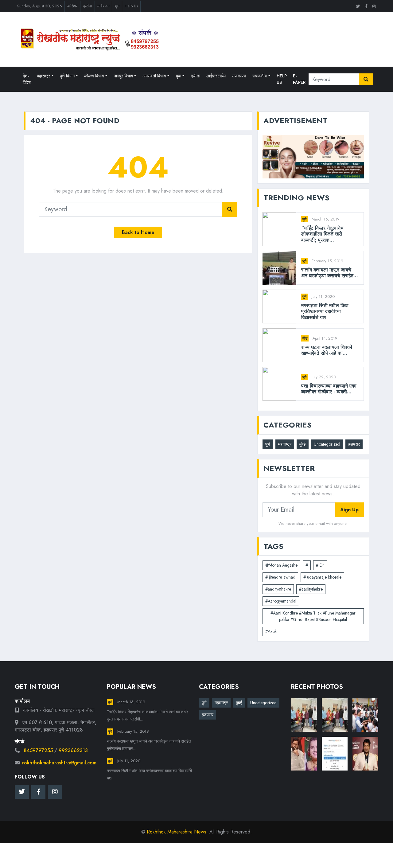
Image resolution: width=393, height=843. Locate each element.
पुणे (304, 219)
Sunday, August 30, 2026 (39, 6)
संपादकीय (259, 76)
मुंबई (302, 444)
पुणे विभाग (67, 76)
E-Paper (299, 79)
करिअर (72, 6)
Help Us (131, 6)
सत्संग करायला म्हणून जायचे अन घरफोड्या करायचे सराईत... (329, 273)
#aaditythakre (311, 589)
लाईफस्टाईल (216, 76)
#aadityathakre (278, 589)
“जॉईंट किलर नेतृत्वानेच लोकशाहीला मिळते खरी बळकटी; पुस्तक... (322, 234)
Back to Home (138, 232)
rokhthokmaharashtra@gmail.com (59, 762)
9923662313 (73, 750)
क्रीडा (87, 6)
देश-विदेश (27, 79)
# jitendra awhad (280, 577)
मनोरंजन (103, 6)
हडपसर (354, 444)
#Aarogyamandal (280, 601)
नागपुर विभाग (123, 76)
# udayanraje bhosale (322, 577)
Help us (282, 79)
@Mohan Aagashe (281, 565)
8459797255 (38, 750)
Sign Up (349, 509)
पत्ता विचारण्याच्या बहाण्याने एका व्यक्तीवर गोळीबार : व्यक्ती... (328, 389)
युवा (117, 6)
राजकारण (239, 76)
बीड (304, 338)
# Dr (320, 565)
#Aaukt (271, 631)
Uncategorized (327, 444)
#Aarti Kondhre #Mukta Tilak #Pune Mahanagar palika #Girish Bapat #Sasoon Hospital (313, 616)
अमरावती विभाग (154, 76)
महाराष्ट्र (43, 76)
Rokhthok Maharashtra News (176, 831)
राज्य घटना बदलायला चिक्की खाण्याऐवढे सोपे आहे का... (326, 350)
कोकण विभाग (94, 76)
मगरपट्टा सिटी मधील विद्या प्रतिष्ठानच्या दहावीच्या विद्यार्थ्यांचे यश (324, 311)
